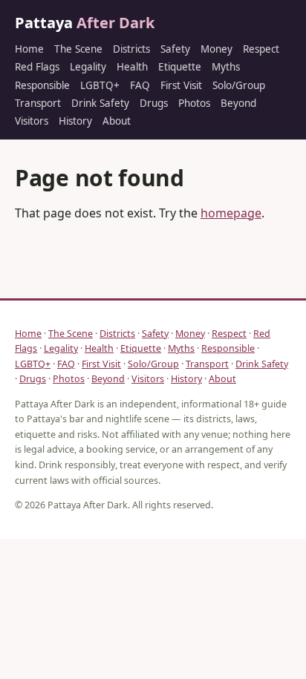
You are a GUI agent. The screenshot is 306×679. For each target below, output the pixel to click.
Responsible (42, 85)
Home (29, 49)
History (75, 121)
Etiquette (179, 66)
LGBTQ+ (100, 85)
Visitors (31, 121)
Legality (88, 66)
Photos (194, 103)
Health (132, 66)
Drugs (154, 103)
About (116, 121)
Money (216, 49)
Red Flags (37, 66)
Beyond (238, 103)
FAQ (140, 85)
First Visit (181, 85)
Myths (226, 66)
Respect (261, 49)
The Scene (78, 49)
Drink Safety (100, 103)
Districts (131, 49)
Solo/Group (238, 85)
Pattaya (84, 23)
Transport (38, 103)
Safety (175, 49)
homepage (231, 213)
